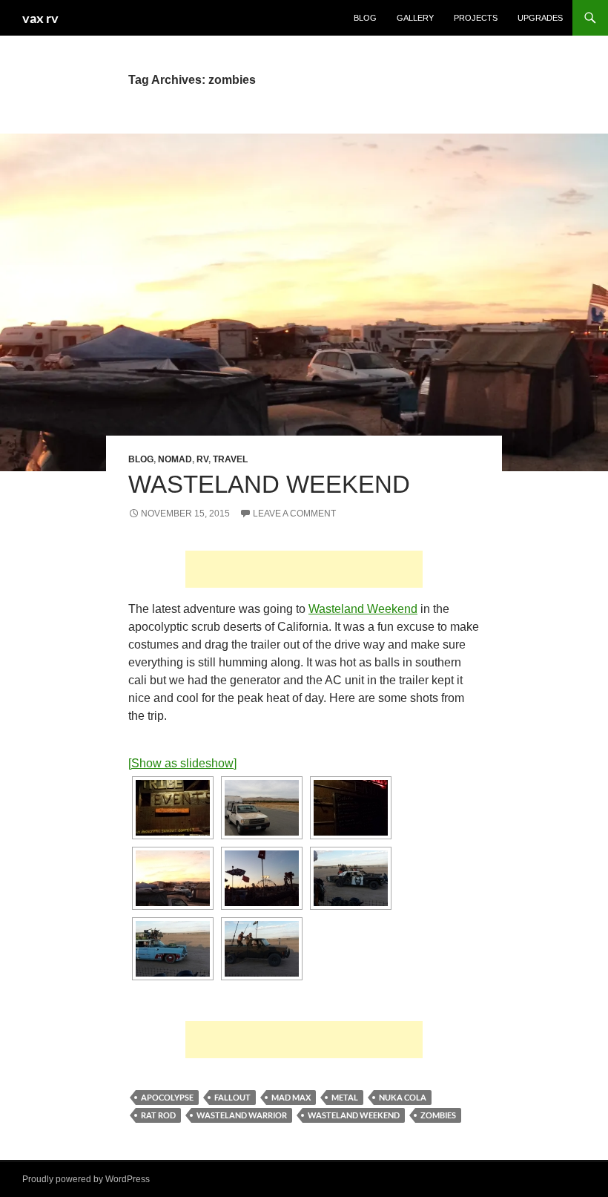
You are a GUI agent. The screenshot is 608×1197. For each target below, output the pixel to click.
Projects (476, 17)
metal (344, 1097)
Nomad (175, 459)
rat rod (158, 1115)
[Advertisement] (304, 569)
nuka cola (402, 1097)
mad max (291, 1097)
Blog (365, 17)
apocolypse (167, 1097)
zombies (438, 1115)
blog (140, 459)
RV (202, 459)
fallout (232, 1097)
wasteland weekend (354, 1115)
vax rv (40, 18)
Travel (230, 459)
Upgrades (540, 17)
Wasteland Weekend (269, 484)
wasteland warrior (241, 1115)
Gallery (415, 17)
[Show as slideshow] (182, 763)
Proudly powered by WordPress (86, 1179)
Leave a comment (294, 513)
